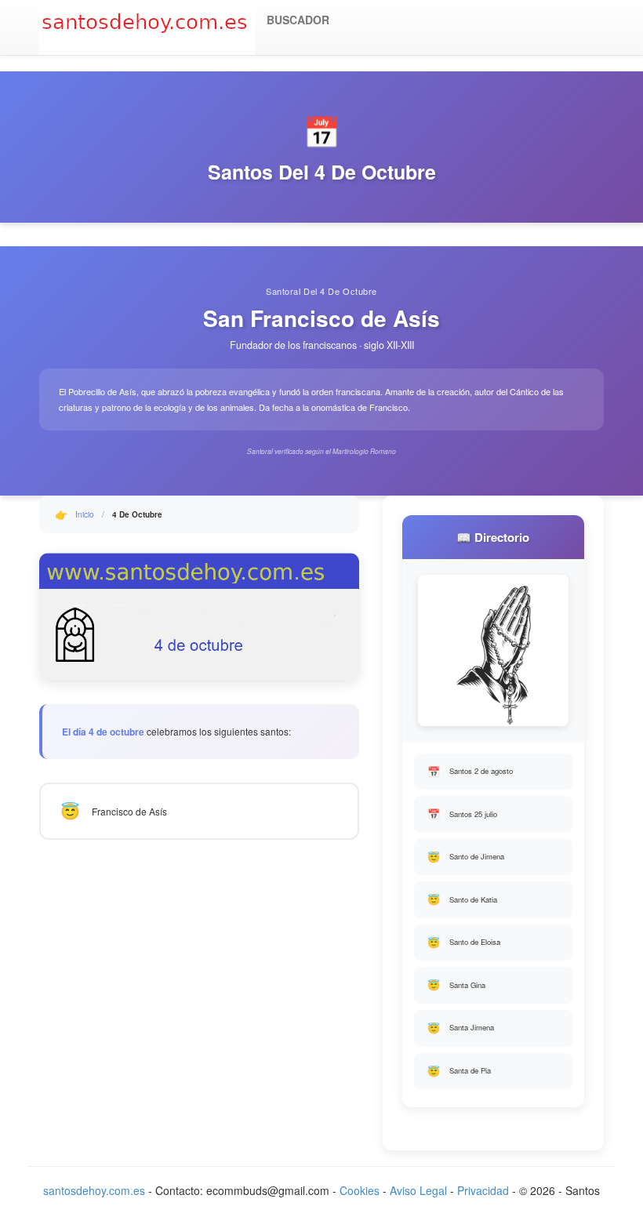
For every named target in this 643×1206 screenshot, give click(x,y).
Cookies (360, 1190)
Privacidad (483, 1190)
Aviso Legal (418, 1190)
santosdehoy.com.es (94, 1190)
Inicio (84, 514)
